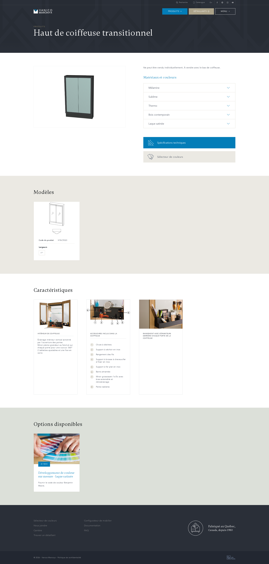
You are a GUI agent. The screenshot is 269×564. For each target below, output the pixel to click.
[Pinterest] (222, 2)
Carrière (38, 530)
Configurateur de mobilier (98, 520)
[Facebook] (217, 2)
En (211, 2)
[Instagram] (227, 2)
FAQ (86, 530)
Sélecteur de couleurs (45, 520)
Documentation (92, 525)
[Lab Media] (231, 557)
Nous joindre (40, 525)
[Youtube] (232, 2)
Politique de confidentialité (69, 557)
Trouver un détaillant (44, 535)
